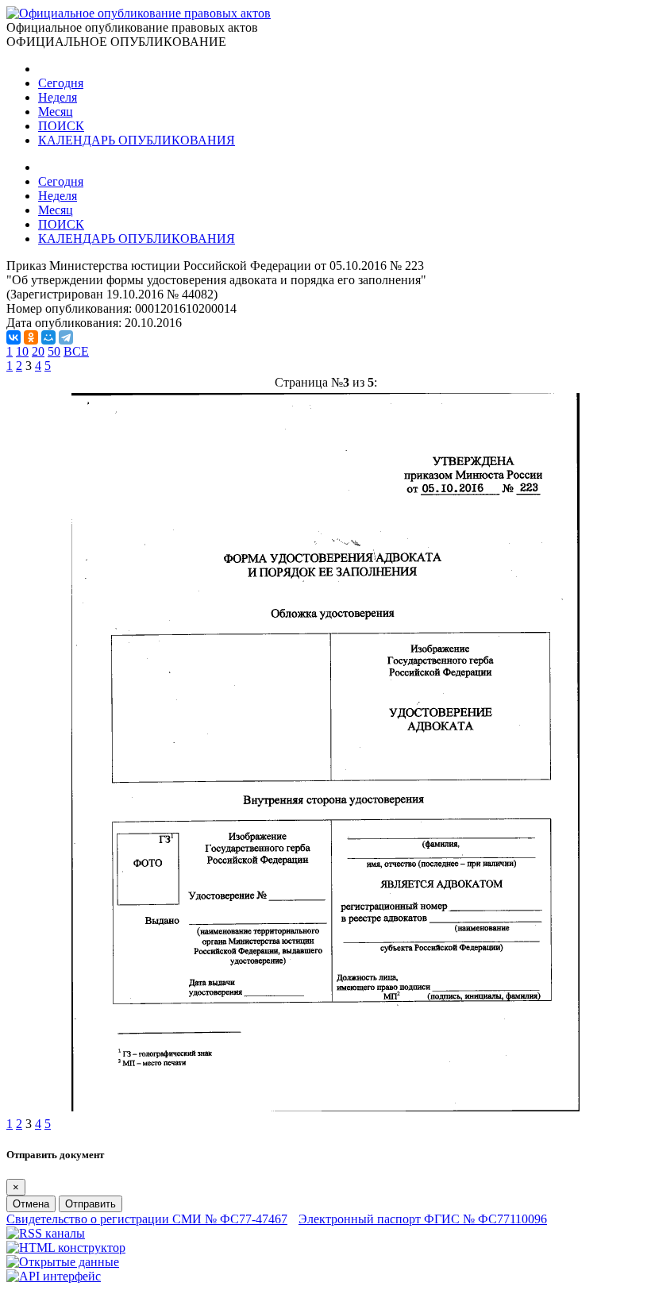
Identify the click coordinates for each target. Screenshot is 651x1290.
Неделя (57, 97)
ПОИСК (61, 126)
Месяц (55, 111)
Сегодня (60, 83)
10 (22, 351)
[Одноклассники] (31, 337)
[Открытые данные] (62, 1262)
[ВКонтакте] (13, 337)
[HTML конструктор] (65, 1247)
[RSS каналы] (45, 1233)
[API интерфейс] (53, 1276)
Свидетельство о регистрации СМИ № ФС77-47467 (146, 1219)
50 (54, 351)
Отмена (31, 1204)
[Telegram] (66, 337)
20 (38, 351)
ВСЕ (76, 351)
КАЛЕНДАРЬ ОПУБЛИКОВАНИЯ (136, 140)
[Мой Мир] (48, 337)
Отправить (90, 1204)
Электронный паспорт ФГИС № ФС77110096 (423, 1219)
